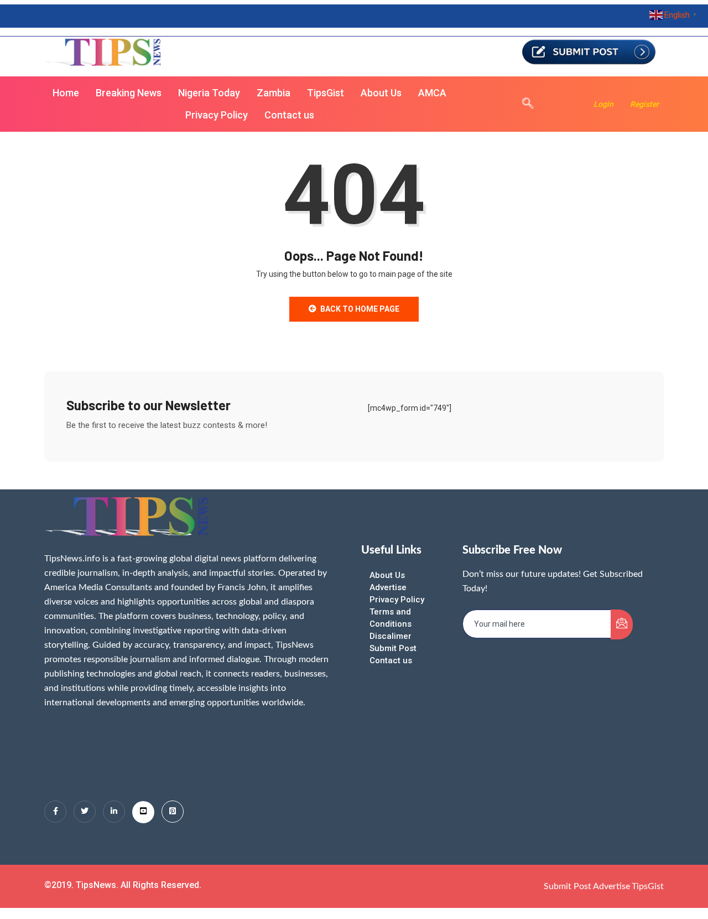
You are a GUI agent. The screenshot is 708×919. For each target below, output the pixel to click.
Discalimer (390, 636)
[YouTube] (143, 812)
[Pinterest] (173, 812)
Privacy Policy (216, 115)
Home (66, 93)
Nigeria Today (209, 93)
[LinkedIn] (114, 812)
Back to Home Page (359, 308)
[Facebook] (55, 812)
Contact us (289, 115)
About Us (381, 93)
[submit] (622, 624)
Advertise (388, 587)
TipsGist (325, 93)
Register (644, 104)
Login (603, 104)
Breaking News (129, 93)
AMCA (432, 93)
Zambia (273, 93)
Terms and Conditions (390, 618)
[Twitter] (85, 812)
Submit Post (393, 648)
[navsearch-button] (522, 104)
